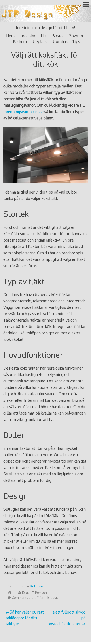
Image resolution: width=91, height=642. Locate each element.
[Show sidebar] (86, 5)
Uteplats (39, 41)
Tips (76, 41)
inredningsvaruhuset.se (23, 111)
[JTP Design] (45, 22)
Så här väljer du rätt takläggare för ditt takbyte (25, 618)
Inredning (27, 35)
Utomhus (59, 41)
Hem (10, 35)
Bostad (58, 35)
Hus (44, 35)
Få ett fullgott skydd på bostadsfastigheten (66, 618)
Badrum (20, 41)
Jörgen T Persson (34, 592)
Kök (33, 586)
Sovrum (76, 35)
